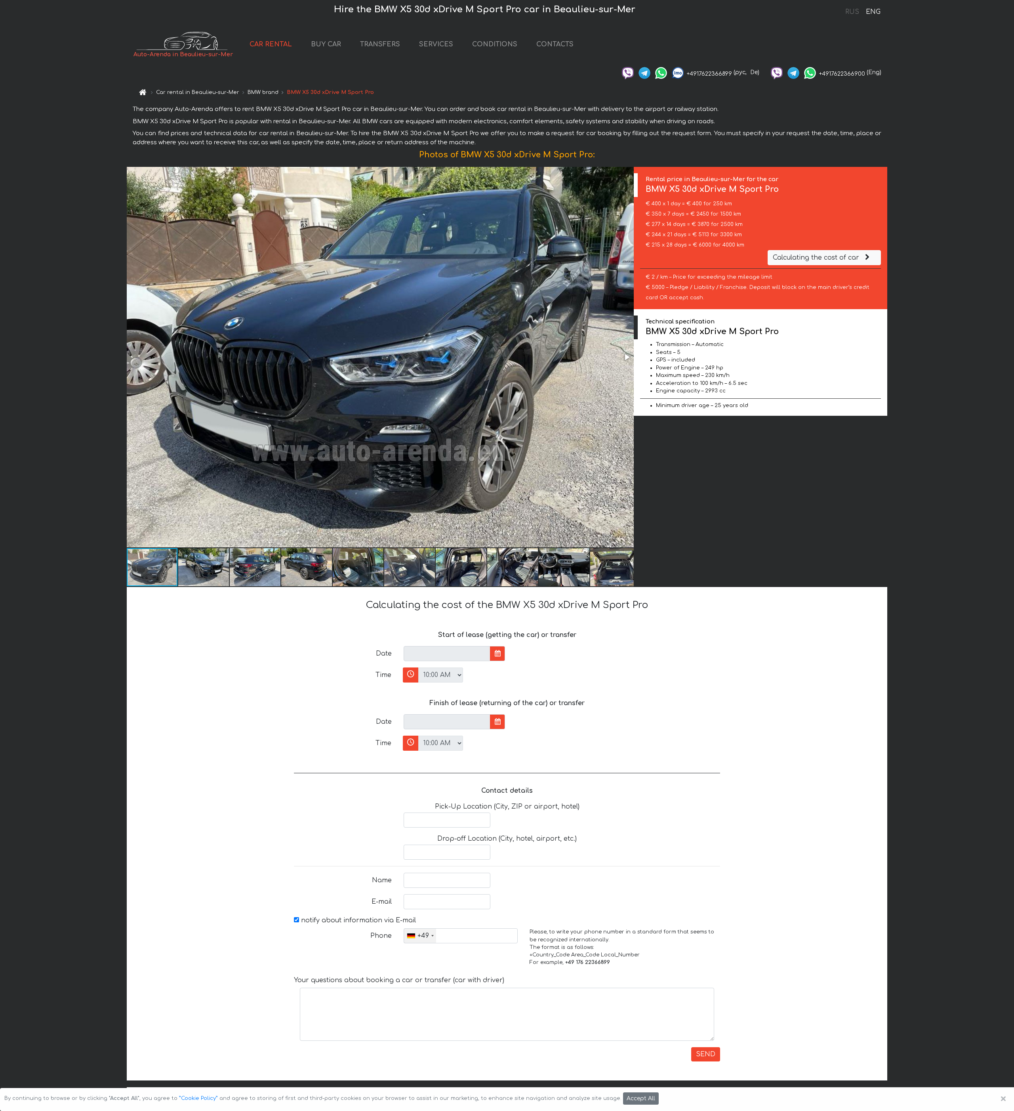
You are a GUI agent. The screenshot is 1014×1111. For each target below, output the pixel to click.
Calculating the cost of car (817, 257)
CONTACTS (555, 44)
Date (384, 653)
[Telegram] (644, 72)
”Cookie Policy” (198, 1098)
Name (382, 880)
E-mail (382, 901)
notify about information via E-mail (357, 920)
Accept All (641, 1098)
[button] (626, 357)
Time (383, 675)
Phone (381, 935)
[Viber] (627, 72)
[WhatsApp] (661, 72)
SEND (705, 1054)
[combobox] (420, 936)
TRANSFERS (380, 44)
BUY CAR (326, 44)
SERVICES (436, 44)
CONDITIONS (494, 44)
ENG (873, 11)
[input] (447, 653)
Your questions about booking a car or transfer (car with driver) (399, 980)
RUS (852, 11)
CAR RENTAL (271, 44)
